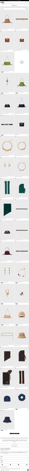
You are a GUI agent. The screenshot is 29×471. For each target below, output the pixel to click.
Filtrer (27, 8)
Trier (2, 8)
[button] (25, 2)
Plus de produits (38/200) (14, 433)
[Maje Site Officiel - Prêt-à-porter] (2, 2)
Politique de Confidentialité (20, 452)
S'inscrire (28, 450)
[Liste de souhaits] (28, 50)
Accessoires (13, 444)
